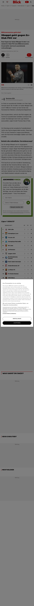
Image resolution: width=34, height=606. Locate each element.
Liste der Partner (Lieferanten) (9, 313)
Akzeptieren (17, 322)
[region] (17, 303)
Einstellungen (17, 318)
